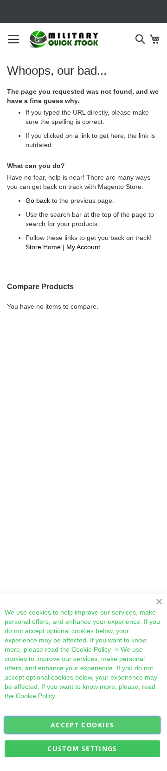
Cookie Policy (91, 649)
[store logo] (64, 39)
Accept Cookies (82, 724)
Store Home (43, 247)
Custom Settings (82, 748)
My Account (83, 247)
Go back (38, 200)
